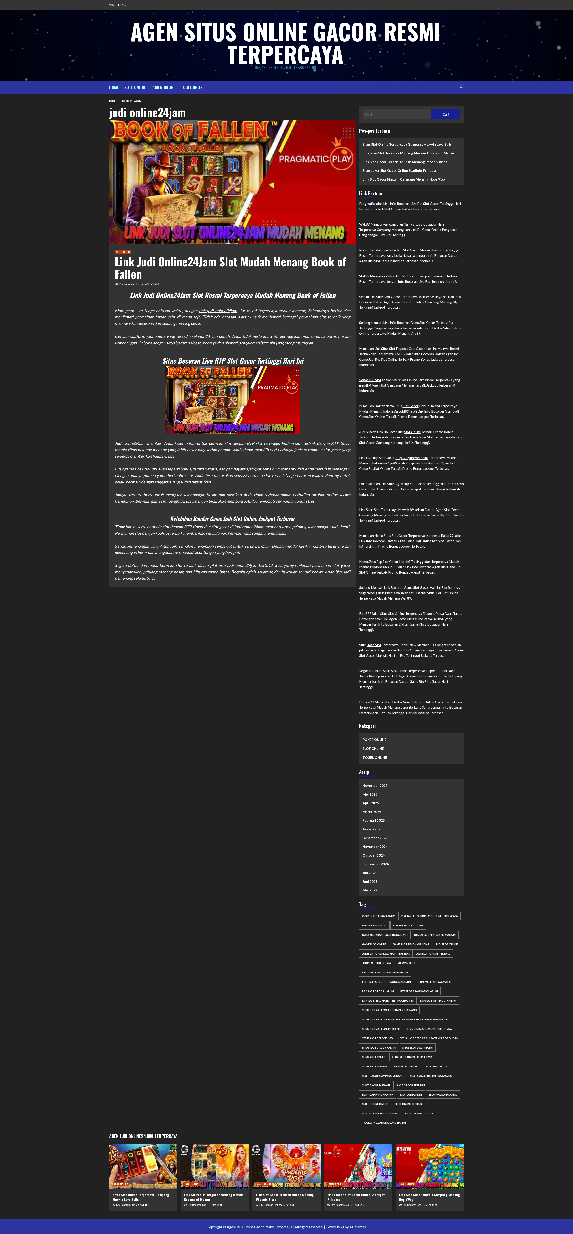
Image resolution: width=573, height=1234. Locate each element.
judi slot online (447, 944)
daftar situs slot (374, 925)
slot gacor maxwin (376, 1085)
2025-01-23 (152, 284)
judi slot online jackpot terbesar (386, 953)
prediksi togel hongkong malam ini (386, 981)
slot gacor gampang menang (383, 1075)
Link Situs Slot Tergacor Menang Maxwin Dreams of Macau (408, 153)
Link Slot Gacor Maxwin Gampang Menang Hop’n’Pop (404, 179)
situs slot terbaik (374, 1066)
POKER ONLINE (163, 87)
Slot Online (412, 432)
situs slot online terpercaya (412, 1056)
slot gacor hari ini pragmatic (431, 1075)
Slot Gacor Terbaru (433, 323)
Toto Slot (374, 645)
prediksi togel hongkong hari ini (385, 972)
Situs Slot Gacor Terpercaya (404, 536)
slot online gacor (375, 1103)
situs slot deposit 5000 (377, 1038)
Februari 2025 (374, 820)
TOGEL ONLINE (192, 87)
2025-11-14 (145, 1204)
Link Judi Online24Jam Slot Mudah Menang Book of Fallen (230, 267)
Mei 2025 (370, 794)
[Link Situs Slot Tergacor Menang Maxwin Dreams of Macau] (215, 1166)
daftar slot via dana (408, 925)
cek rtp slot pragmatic (378, 916)
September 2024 (376, 864)
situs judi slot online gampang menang (389, 1009)
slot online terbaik (408, 1103)
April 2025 (371, 803)
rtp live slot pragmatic (434, 981)
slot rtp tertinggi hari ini (380, 1113)
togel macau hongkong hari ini (384, 1122)
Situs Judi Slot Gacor (402, 276)
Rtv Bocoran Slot (129, 284)
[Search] (461, 86)
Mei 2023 (370, 890)
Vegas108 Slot (370, 380)
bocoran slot (186, 342)
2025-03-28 (431, 1204)
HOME (114, 87)
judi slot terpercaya (376, 963)
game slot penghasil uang (411, 944)
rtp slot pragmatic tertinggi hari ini (388, 1000)
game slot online (374, 944)
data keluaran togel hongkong (385, 934)
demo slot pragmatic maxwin (435, 934)
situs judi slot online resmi (381, 1028)
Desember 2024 (375, 838)
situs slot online (374, 1056)
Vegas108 (366, 671)
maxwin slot (406, 963)
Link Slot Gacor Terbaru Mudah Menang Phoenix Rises (405, 162)
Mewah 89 (406, 510)
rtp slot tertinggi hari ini (438, 1000)
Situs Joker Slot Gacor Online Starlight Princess (399, 170)
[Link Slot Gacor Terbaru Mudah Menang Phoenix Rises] (286, 1166)
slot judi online (411, 1094)
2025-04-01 (360, 1204)
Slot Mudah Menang (443, 1094)
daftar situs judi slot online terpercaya (429, 916)
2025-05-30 (288, 1204)
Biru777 (365, 613)
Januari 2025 (373, 829)
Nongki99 (366, 702)
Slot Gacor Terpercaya (401, 297)
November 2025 (375, 785)
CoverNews (335, 1227)
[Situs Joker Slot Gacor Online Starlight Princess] (358, 1166)
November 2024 (375, 847)
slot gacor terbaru (410, 1085)
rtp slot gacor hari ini (378, 991)
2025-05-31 (216, 1204)
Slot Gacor (411, 250)
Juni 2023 (370, 881)
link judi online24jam (218, 310)
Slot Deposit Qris (402, 349)
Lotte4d (265, 565)
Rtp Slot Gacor (428, 204)
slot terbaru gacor (419, 1113)
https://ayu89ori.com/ (412, 458)
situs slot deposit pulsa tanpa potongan (429, 1038)
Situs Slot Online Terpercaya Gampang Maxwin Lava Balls (407, 144)
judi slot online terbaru (433, 953)
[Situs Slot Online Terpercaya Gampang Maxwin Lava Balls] (143, 1166)
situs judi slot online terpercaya (429, 1028)
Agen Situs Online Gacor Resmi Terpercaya (285, 42)
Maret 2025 (372, 812)
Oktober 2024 (374, 855)
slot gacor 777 (436, 1066)
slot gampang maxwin (377, 1094)
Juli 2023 (369, 873)
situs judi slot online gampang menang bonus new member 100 (404, 1019)
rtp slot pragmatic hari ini (419, 991)
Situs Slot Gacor (425, 224)
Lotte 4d (365, 484)
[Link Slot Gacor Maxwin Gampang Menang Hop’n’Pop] (430, 1166)
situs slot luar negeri (417, 1047)
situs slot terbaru (406, 1066)
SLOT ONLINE (135, 87)
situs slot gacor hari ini (379, 1047)
